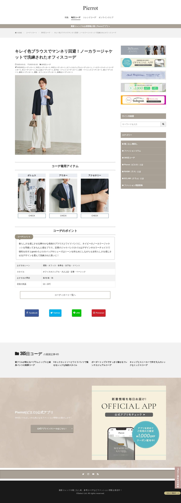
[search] (163, 124)
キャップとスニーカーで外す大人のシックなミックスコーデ (147, 363)
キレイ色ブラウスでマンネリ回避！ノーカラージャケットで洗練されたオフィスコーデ (85, 33)
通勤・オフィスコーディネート (45, 72)
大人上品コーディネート (44, 70)
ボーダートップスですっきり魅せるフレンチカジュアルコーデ (109, 363)
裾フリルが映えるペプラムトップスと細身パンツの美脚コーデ (33, 363)
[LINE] (76, 313)
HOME (19, 33)
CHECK (32, 216)
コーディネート (31, 33)
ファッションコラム (132, 151)
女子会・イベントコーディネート (66, 70)
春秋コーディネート (26, 72)
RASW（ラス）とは (132, 171)
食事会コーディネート (65, 72)
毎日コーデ (75, 17)
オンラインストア (106, 17)
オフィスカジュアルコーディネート (79, 67)
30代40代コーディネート (26, 67)
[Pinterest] (99, 313)
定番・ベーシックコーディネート (90, 70)
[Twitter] (55, 313)
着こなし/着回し (131, 144)
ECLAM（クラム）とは (134, 178)
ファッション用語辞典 (133, 185)
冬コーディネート (28, 70)
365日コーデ (45, 33)
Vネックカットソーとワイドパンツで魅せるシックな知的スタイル (70, 363)
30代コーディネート (43, 67)
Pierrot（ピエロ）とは (133, 165)
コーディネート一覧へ (65, 295)
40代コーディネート (58, 67)
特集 (67, 17)
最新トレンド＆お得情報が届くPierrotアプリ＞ (90, 26)
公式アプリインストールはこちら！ (52, 428)
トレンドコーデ (89, 17)
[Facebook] (32, 313)
